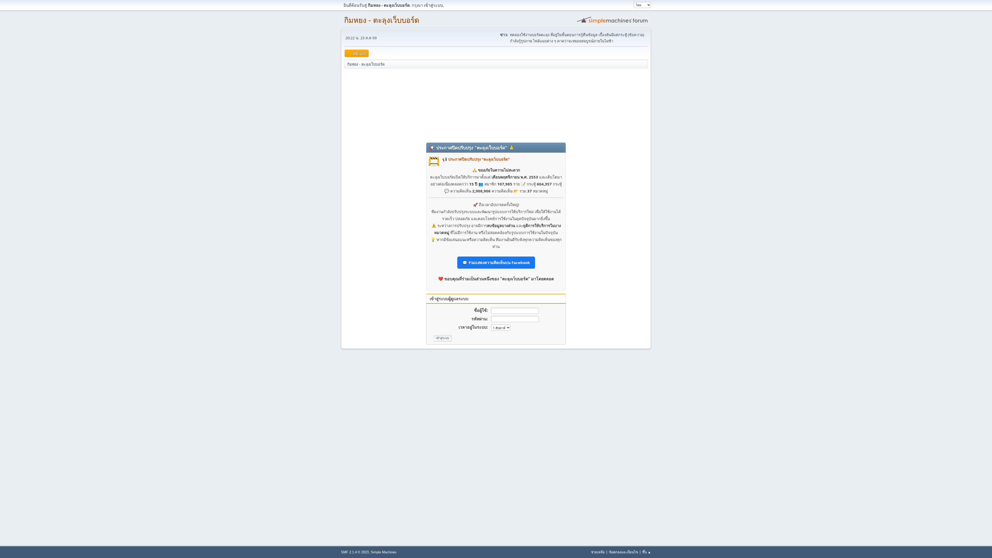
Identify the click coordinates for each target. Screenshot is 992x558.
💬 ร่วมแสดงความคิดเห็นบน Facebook (496, 262)
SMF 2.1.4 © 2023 (355, 552)
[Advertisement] (496, 105)
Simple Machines (384, 552)
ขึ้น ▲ (646, 552)
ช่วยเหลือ (598, 552)
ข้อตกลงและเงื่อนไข (623, 552)
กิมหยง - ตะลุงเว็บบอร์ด (381, 20)
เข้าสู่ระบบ (433, 5)
